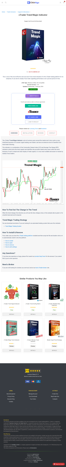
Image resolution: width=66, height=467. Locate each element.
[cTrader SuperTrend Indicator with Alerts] (33, 292)
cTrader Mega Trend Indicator (11, 340)
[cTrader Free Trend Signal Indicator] (12, 292)
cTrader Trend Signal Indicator (12, 304)
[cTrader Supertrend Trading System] (54, 328)
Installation (28, 133)
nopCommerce (35, 454)
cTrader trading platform (26, 235)
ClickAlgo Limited (15, 444)
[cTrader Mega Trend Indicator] (12, 328)
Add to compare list (34, 71)
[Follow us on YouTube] (35, 409)
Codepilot (55, 399)
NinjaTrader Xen (55, 396)
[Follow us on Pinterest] (39, 409)
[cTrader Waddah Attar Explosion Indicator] (54, 292)
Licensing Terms (34, 128)
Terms (32, 455)
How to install (9, 241)
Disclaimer (43, 128)
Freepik (34, 460)
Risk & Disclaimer (11, 394)
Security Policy (11, 399)
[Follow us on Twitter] (26, 409)
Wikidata (36, 461)
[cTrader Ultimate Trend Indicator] (33, 328)
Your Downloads (33, 396)
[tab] (14, 133)
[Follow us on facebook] (31, 409)
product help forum (40, 256)
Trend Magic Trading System (13, 226)
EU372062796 (36, 457)
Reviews (41, 133)
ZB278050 (38, 458)
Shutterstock (39, 460)
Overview (14, 133)
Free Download (33, 105)
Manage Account (33, 394)
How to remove (9, 245)
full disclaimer (33, 448)
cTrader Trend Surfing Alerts (33, 304)
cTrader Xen (55, 394)
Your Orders (33, 399)
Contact (52, 133)
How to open (8, 243)
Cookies (11, 401)
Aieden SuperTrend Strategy (54, 340)
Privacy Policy (11, 396)
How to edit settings (11, 247)
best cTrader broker (41, 267)
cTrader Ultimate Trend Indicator (33, 340)
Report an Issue (59, 464)
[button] (33, 96)
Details (11, 314)
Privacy (29, 455)
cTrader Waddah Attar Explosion (54, 304)
